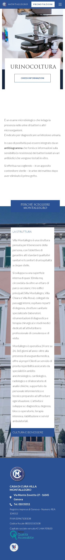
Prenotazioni (43, 4)
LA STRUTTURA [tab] (22, 231)
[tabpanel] (32, 332)
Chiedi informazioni (32, 78)
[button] (60, 4)
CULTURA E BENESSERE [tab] (27, 432)
